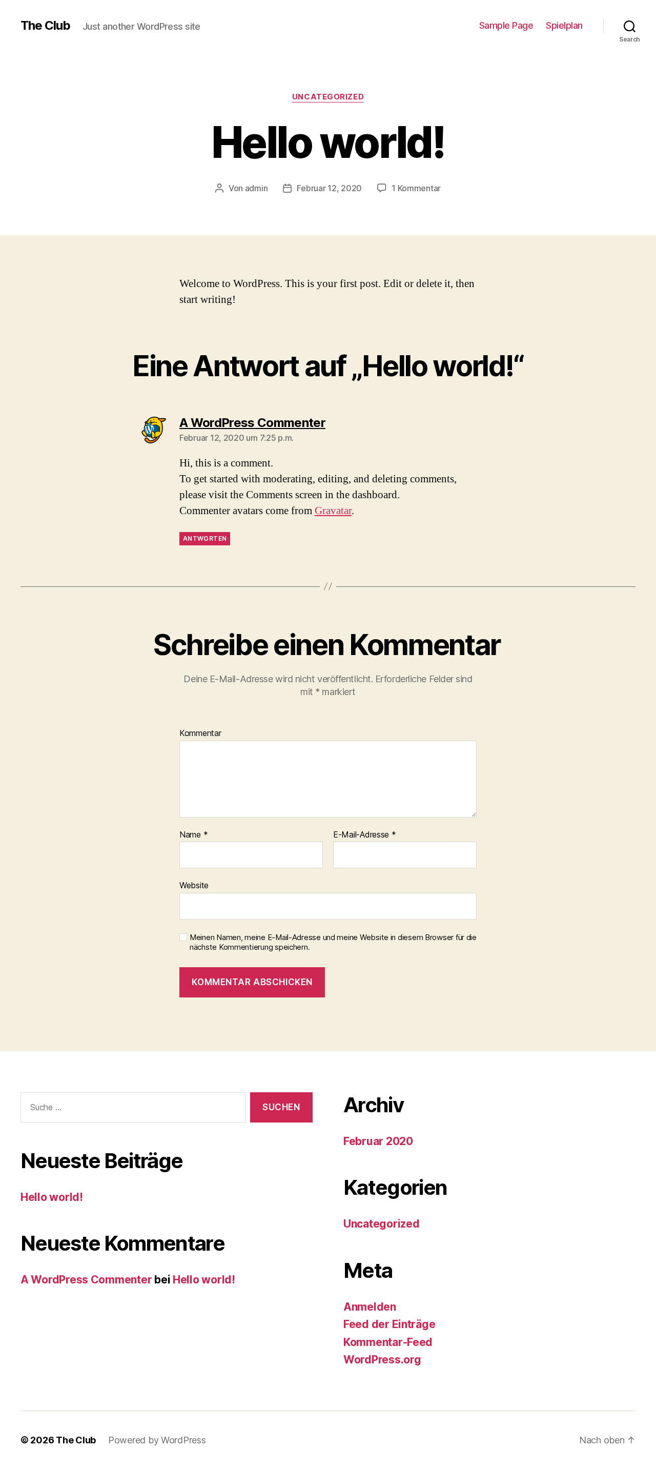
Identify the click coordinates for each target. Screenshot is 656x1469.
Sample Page (506, 25)
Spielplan (564, 25)
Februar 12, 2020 (329, 188)
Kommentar (200, 733)
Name (193, 835)
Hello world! (51, 1197)
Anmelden (369, 1306)
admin (256, 188)
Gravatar (333, 511)
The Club (45, 25)
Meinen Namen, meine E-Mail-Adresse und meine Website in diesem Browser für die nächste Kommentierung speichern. (333, 942)
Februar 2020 (378, 1141)
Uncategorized (328, 96)
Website (194, 885)
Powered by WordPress (157, 1440)
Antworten (205, 538)
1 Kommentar (416, 188)
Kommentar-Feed (388, 1342)
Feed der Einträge (389, 1324)
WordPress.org (382, 1359)
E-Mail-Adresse (364, 835)
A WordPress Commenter (86, 1279)
